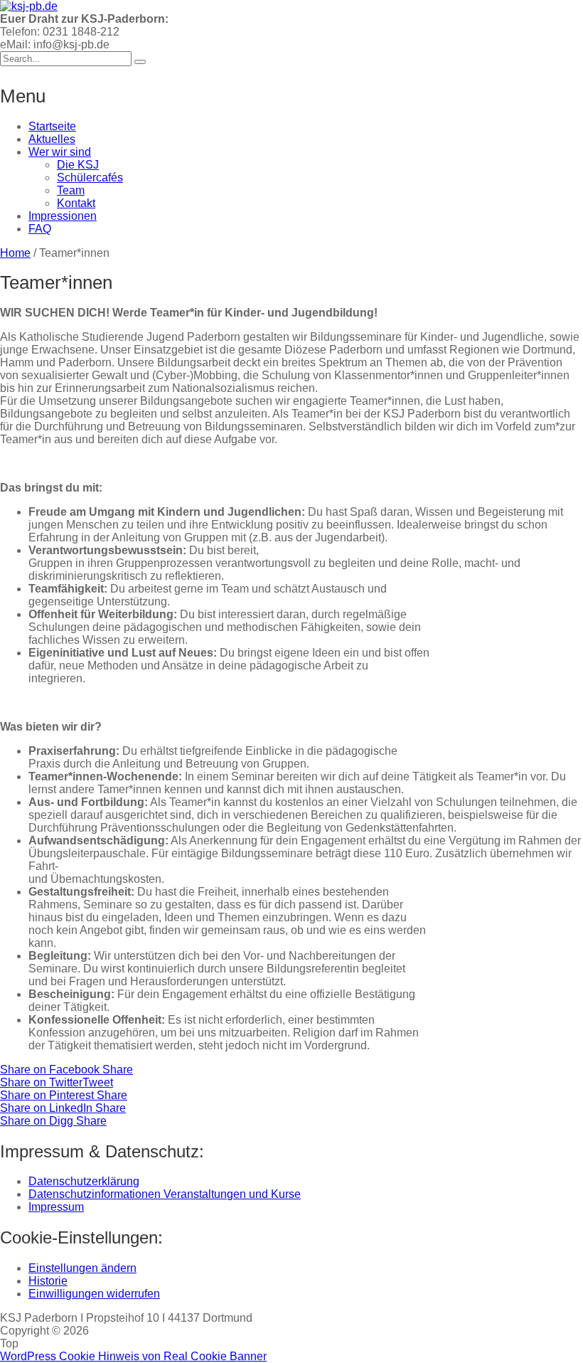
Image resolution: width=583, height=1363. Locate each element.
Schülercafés (90, 177)
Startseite (52, 126)
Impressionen (62, 216)
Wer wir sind (59, 152)
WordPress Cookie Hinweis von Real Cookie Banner (133, 1356)
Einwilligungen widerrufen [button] (94, 1294)
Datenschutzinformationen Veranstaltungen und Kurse (164, 1194)
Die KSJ (78, 165)
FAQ (39, 229)
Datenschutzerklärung (83, 1181)
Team (71, 190)
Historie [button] (48, 1281)
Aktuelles (51, 139)
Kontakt (76, 203)
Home (15, 253)
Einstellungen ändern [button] (82, 1268)
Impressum (56, 1207)
